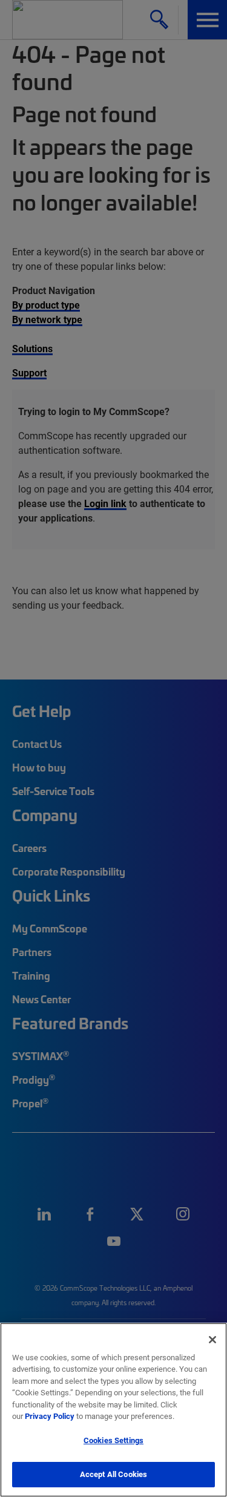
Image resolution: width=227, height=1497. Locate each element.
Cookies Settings (113, 1440)
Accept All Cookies (113, 1474)
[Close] (212, 1339)
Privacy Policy (49, 1415)
